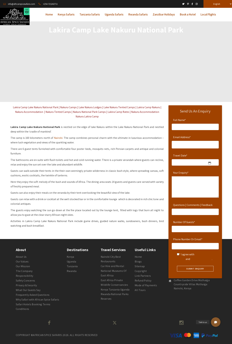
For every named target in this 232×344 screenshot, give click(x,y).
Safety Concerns (25, 280)
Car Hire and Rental (112, 266)
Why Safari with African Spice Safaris (37, 299)
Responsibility (24, 276)
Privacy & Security (26, 285)
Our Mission (23, 266)
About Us (21, 257)
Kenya (70, 257)
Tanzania (72, 266)
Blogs (138, 261)
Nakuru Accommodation (29, 112)
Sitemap (140, 266)
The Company (24, 271)
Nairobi (58, 138)
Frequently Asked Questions (32, 295)
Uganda (71, 261)
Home (138, 257)
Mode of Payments (146, 285)
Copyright (141, 271)
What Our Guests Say (28, 290)
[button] (215, 322)
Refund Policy (143, 280)
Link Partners (143, 276)
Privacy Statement (201, 259)
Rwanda (71, 271)
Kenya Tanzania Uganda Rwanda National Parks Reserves (115, 294)
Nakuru (88, 107)
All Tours (140, 290)
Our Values (22, 261)
